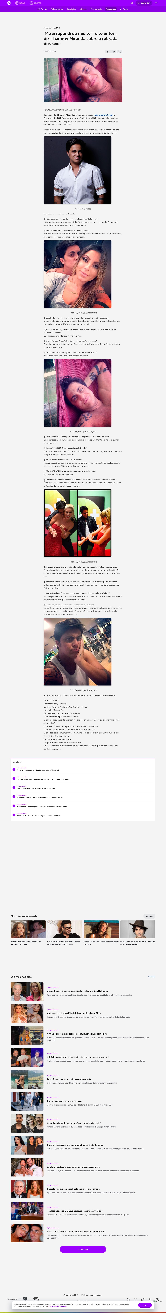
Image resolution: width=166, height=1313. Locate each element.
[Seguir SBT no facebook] (128, 1299)
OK (145, 1305)
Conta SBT (146, 3)
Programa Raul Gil (52, 28)
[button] (28, 936)
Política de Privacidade (58, 1306)
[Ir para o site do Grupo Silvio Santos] (18, 1299)
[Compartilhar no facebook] (113, 51)
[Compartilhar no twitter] (119, 51)
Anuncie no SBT (71, 1295)
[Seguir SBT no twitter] (150, 1299)
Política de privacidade (91, 1295)
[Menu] (156, 3)
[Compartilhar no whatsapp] (108, 51)
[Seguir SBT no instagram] (135, 1299)
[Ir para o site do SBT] (36, 1299)
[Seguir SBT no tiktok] (143, 1299)
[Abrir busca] (132, 3)
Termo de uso (83, 1301)
